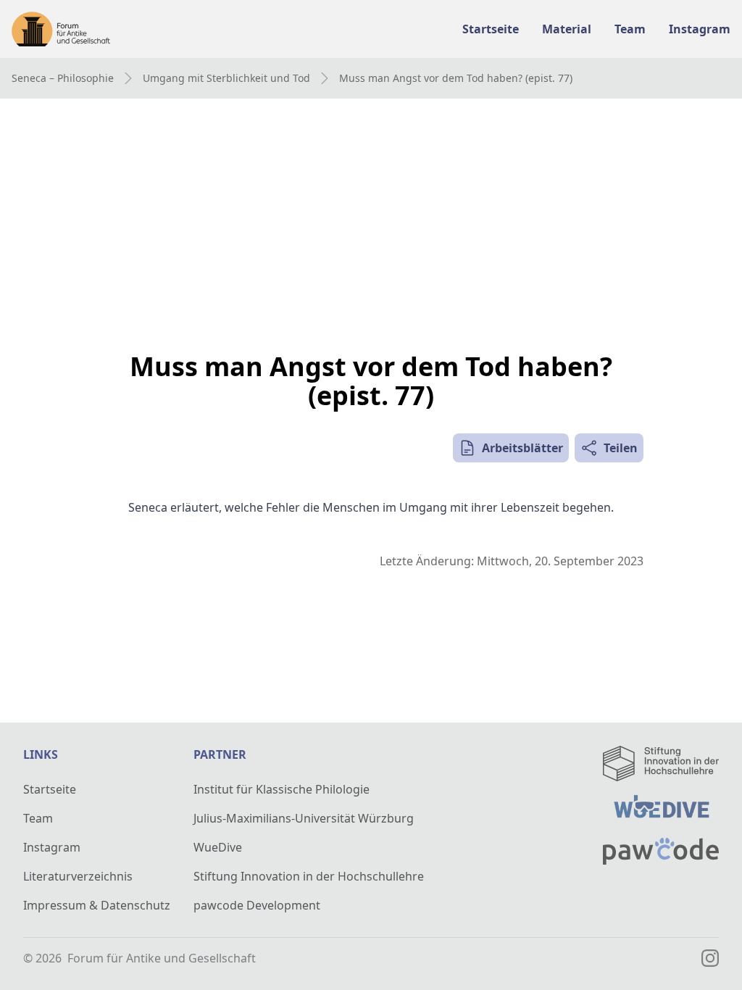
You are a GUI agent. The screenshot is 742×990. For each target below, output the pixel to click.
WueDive (217, 847)
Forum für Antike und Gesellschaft (161, 958)
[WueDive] (661, 809)
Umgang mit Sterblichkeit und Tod (226, 78)
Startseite (49, 789)
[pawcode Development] (661, 851)
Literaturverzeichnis (78, 876)
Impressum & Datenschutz (96, 905)
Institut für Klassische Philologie (281, 789)
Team (38, 818)
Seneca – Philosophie (63, 78)
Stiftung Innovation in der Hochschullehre (308, 876)
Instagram (51, 847)
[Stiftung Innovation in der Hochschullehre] (661, 763)
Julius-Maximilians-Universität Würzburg (303, 818)
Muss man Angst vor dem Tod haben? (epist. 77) (455, 78)
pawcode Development (256, 905)
